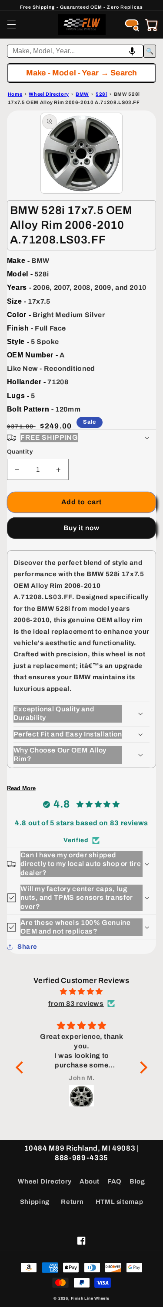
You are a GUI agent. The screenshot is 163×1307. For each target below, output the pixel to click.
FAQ (114, 1181)
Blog (137, 1181)
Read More (21, 788)
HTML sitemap (119, 1201)
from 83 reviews (75, 1003)
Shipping (35, 1201)
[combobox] (75, 51)
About (90, 1181)
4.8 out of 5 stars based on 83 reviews (81, 823)
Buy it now (81, 528)
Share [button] (27, 946)
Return (72, 1201)
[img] (81, 992)
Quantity (20, 451)
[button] (11, 25)
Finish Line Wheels (90, 1298)
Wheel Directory (44, 1181)
